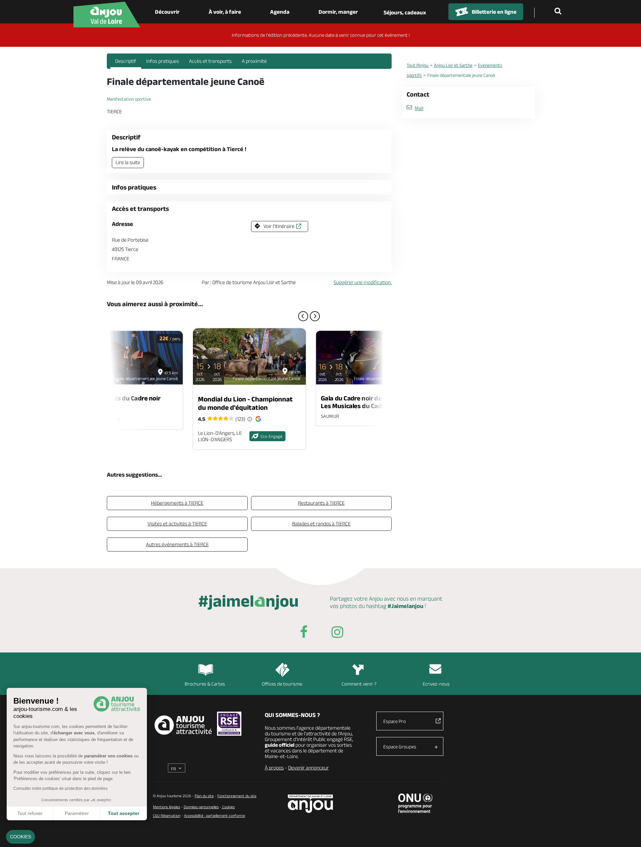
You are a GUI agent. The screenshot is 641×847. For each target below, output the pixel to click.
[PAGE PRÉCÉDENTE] (303, 316)
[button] (20, 837)
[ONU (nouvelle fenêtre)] (415, 803)
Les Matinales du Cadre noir (120, 398)
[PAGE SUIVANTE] (315, 316)
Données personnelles (201, 807)
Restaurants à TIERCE (321, 503)
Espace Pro (394, 721)
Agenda (279, 12)
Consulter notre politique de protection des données (60, 788)
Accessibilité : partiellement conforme (214, 815)
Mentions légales (166, 807)
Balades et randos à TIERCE (321, 523)
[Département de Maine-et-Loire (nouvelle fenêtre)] (310, 804)
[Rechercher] (559, 11)
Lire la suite (128, 162)
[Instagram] (337, 633)
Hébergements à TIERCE (177, 503)
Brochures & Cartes (205, 684)
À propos (274, 767)
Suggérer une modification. (363, 282)
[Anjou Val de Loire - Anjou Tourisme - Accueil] (106, 14)
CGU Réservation (166, 815)
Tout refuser (30, 813)
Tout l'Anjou (417, 65)
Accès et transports (210, 61)
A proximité (254, 61)
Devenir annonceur (308, 767)
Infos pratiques (162, 61)
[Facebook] (303, 633)
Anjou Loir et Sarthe (453, 65)
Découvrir (167, 12)
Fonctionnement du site (236, 796)
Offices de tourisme (282, 684)
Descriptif (125, 61)
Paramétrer (77, 813)
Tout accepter (123, 813)
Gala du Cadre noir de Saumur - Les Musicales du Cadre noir (365, 401)
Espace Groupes (399, 746)
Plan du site (204, 796)
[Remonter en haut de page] (627, 833)
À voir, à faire (225, 12)
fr (173, 768)
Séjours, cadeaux (405, 12)
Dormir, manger (338, 12)
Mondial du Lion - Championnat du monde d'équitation (245, 403)
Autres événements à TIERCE (177, 544)
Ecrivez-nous (436, 684)
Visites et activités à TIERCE (177, 523)
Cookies (228, 807)
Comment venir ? (359, 684)
